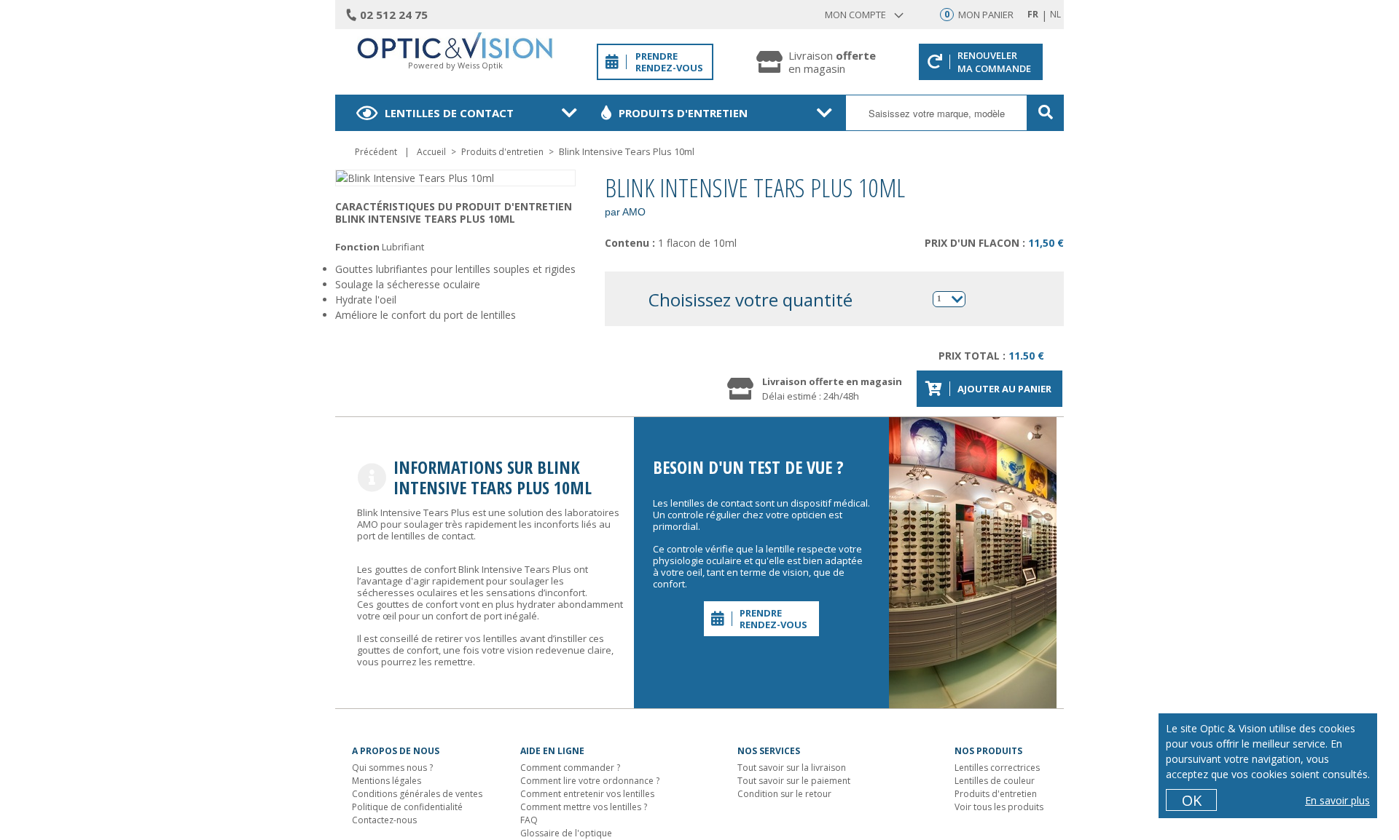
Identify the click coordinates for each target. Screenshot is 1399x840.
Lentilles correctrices (997, 767)
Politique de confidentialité (407, 807)
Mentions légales (386, 780)
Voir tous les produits (999, 807)
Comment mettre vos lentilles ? (583, 807)
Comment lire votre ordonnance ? (589, 780)
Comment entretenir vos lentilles (587, 794)
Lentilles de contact (449, 113)
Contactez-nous (384, 820)
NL (1055, 14)
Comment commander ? (570, 767)
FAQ (529, 820)
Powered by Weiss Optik (455, 65)
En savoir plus (1337, 800)
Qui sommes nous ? (392, 767)
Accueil (431, 152)
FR (1032, 14)
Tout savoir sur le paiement (793, 780)
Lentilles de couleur (995, 780)
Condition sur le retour (784, 794)
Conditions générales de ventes (417, 794)
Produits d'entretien (683, 113)
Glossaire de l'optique (566, 833)
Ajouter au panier (1004, 388)
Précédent (376, 152)
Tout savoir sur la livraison (791, 767)
